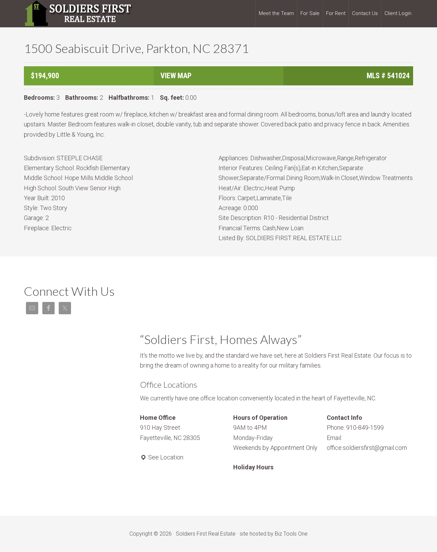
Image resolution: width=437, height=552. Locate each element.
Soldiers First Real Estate (78, 13)
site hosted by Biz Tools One (274, 533)
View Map (176, 75)
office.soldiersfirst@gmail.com (367, 447)
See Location (165, 457)
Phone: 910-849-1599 (355, 427)
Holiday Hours (253, 467)
